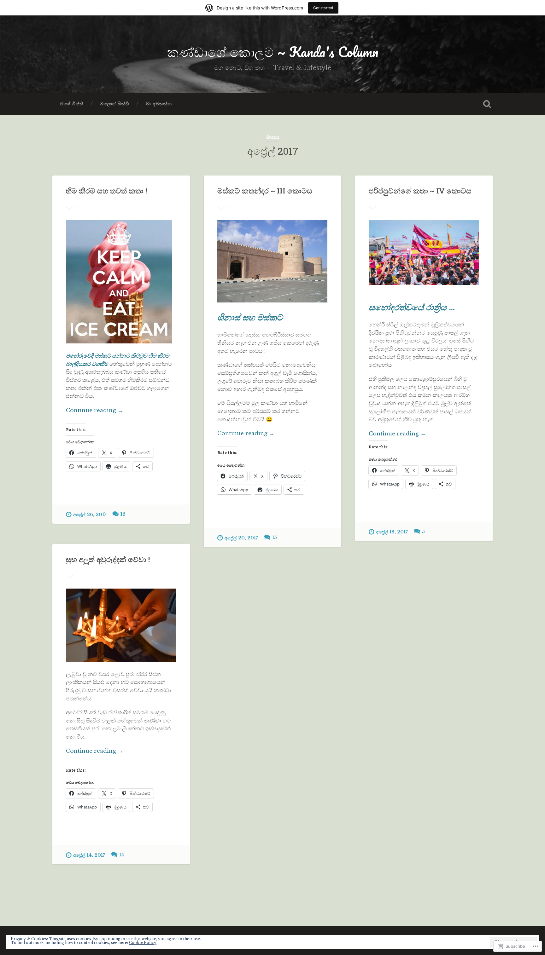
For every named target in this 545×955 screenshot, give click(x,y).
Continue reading (94, 410)
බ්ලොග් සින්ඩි (114, 103)
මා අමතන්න (159, 103)
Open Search (487, 104)
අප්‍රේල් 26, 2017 (89, 514)
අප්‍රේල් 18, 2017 (392, 532)
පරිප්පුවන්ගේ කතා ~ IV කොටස (420, 190)
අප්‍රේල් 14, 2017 (89, 855)
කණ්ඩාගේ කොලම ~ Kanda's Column (272, 51)
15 (274, 537)
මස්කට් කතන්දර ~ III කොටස (264, 190)
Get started (323, 7)
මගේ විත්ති (71, 103)
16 (123, 514)
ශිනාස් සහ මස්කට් (250, 317)
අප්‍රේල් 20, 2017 (241, 538)
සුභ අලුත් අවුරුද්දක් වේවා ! (108, 559)
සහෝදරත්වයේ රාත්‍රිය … (411, 307)
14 (121, 855)
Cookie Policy (142, 942)
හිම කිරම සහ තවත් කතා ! (106, 190)
